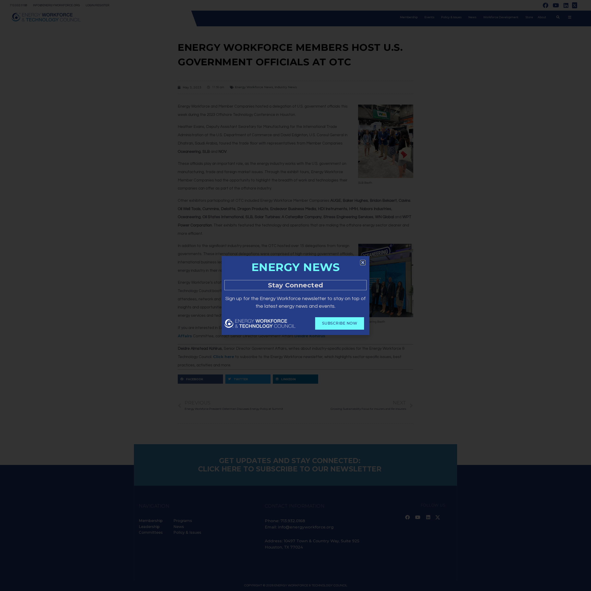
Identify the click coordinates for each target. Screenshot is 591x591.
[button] (363, 263)
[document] (295, 295)
